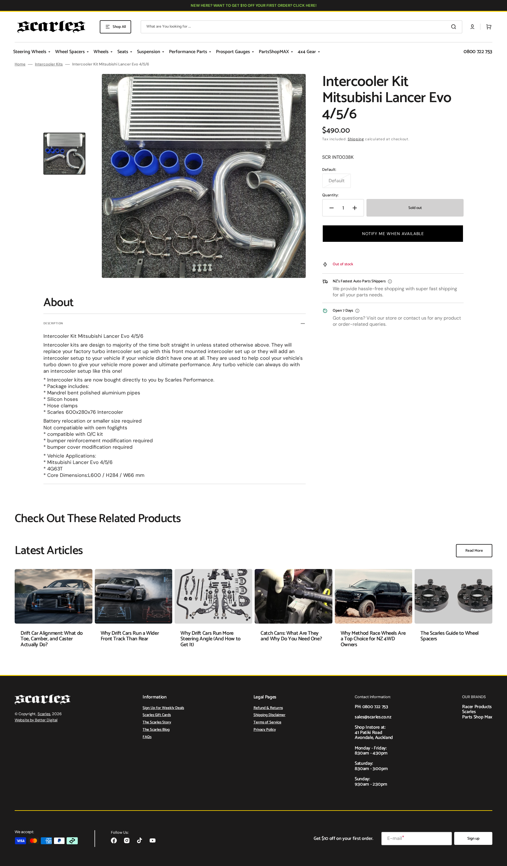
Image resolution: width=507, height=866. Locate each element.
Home (20, 64)
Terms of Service (267, 722)
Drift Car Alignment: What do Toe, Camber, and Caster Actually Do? (52, 639)
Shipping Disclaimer (269, 715)
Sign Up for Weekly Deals (163, 708)
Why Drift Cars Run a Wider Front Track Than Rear (130, 636)
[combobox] (301, 26)
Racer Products (477, 707)
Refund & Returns (268, 708)
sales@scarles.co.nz (373, 717)
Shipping (356, 139)
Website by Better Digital (36, 720)
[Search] (454, 26)
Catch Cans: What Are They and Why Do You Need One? (291, 636)
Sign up (473, 838)
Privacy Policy (265, 730)
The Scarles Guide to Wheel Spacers (449, 636)
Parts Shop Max (477, 717)
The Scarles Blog (156, 730)
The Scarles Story (157, 722)
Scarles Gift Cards (157, 715)
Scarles (44, 713)
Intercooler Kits (49, 64)
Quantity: (330, 195)
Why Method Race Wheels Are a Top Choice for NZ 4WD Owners (373, 639)
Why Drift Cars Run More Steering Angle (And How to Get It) (210, 639)
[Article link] (53, 612)
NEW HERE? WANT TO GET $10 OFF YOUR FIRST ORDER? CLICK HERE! (254, 5)
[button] (472, 26)
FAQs (147, 737)
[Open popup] (390, 281)
